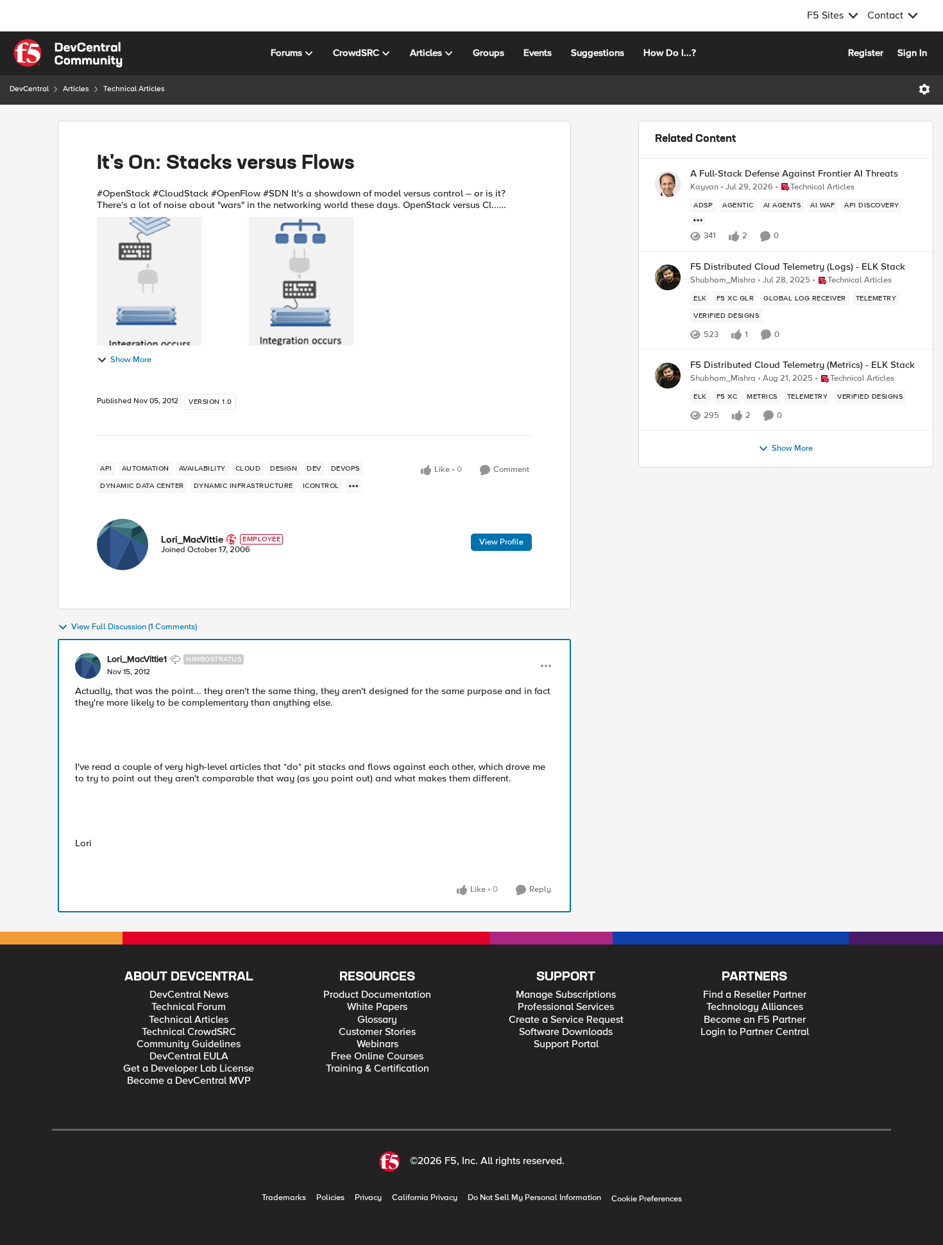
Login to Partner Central (755, 1032)
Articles (76, 89)
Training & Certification (377, 1069)
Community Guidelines (189, 1044)
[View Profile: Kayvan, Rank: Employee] (668, 184)
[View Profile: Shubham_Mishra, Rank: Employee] (668, 277)
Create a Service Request (566, 1020)
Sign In (912, 52)
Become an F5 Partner (755, 1020)
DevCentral (29, 89)
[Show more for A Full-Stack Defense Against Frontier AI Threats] (698, 220)
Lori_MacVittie (192, 539)
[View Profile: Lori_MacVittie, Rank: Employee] (122, 544)
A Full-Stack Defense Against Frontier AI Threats (794, 173)
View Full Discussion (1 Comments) (134, 627)
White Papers (377, 1007)
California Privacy (424, 1198)
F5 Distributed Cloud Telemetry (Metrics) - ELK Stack (802, 365)
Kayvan (704, 187)
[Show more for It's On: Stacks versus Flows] (353, 486)
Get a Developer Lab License (188, 1069)
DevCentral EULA (188, 1056)
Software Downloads (566, 1032)
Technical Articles (134, 89)
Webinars (377, 1044)
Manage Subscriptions (566, 995)
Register (865, 52)
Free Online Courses (377, 1056)
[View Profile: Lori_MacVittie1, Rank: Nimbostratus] (88, 666)
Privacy (368, 1198)
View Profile (501, 542)
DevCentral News (188, 995)
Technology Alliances (754, 1007)
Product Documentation (377, 995)
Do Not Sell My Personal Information (534, 1198)
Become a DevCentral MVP (189, 1081)
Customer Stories (377, 1032)
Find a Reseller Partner (754, 995)
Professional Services (566, 1007)
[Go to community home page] (68, 53)
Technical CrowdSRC (189, 1032)
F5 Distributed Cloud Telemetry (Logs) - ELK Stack (797, 266)
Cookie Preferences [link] (646, 1199)
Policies (330, 1198)
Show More (130, 360)
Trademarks (284, 1198)
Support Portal (566, 1044)
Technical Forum (188, 1007)
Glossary (377, 1020)
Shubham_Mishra (723, 280)
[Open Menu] (924, 89)
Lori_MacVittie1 (137, 659)
